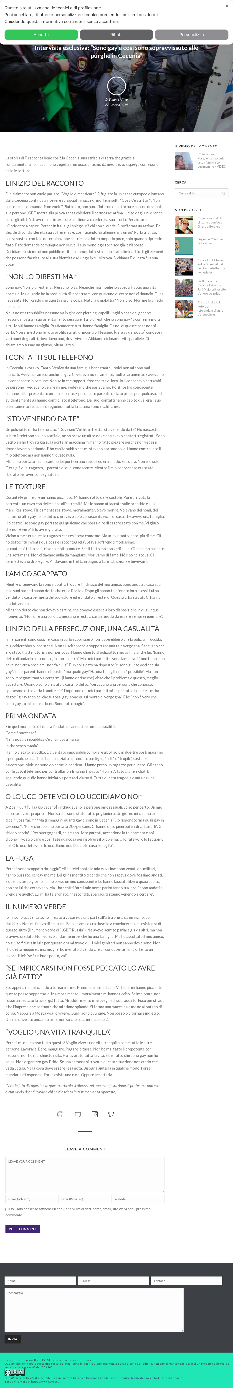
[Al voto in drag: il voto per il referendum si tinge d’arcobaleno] (184, 309)
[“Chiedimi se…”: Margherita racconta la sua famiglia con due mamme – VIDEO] (184, 161)
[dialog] (116, 22)
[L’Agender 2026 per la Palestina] (184, 246)
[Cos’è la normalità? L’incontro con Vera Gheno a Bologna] (184, 225)
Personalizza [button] (192, 34)
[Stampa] (59, 1114)
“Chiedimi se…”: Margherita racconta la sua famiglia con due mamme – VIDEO (212, 160)
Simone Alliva (118, 99)
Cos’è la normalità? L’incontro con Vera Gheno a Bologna (210, 222)
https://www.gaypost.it (46, 1381)
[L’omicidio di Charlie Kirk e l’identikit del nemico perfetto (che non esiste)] (184, 267)
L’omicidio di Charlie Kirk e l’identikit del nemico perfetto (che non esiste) (211, 266)
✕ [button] (226, 6)
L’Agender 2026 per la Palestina (210, 241)
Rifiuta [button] (116, 34)
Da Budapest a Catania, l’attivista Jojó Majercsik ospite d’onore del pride (212, 287)
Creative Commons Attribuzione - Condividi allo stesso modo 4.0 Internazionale (127, 1377)
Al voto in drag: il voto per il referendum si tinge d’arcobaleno (210, 308)
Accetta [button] (41, 34)
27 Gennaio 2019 (116, 105)
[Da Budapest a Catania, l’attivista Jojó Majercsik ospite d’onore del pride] (184, 288)
